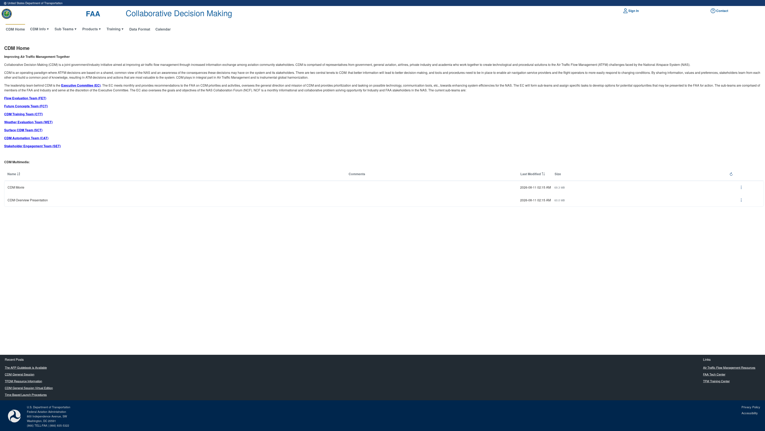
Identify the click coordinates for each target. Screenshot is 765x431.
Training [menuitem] (114, 29)
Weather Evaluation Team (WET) (28, 122)
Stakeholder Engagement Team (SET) (32, 146)
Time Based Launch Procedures (26, 394)
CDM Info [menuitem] (38, 29)
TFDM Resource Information (23, 381)
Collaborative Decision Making (179, 12)
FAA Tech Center (714, 374)
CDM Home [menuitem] (15, 29)
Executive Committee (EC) (81, 85)
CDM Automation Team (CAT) (26, 138)
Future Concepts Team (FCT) (26, 106)
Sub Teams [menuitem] (64, 29)
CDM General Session (19, 374)
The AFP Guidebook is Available (26, 367)
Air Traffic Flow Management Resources (729, 367)
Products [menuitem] (90, 29)
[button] (631, 10)
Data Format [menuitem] (139, 29)
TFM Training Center (716, 381)
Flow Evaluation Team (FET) (25, 98)
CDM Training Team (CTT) (23, 114)
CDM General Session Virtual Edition (29, 388)
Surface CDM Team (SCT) (23, 130)
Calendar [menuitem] (163, 29)
